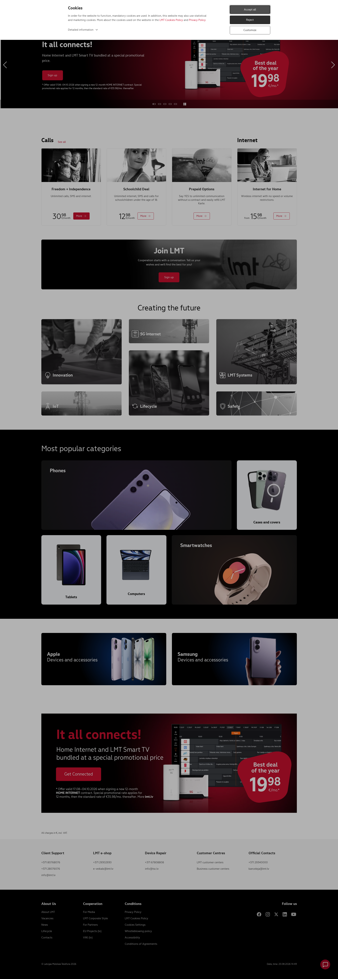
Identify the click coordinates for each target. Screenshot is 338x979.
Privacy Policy (197, 20)
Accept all (250, 9)
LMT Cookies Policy (171, 20)
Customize (249, 30)
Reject (250, 19)
